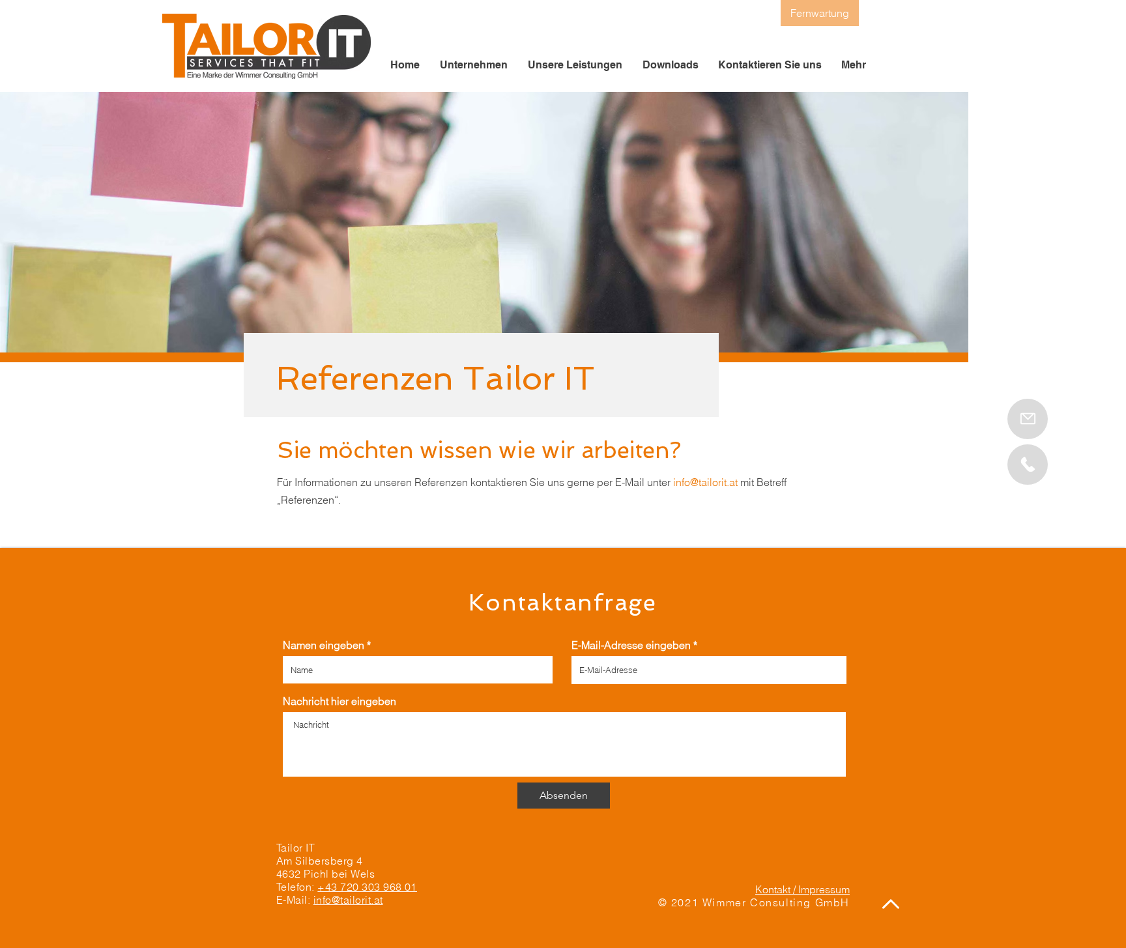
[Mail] (1027, 464)
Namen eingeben (323, 645)
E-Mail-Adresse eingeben (631, 645)
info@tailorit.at (705, 482)
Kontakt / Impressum (802, 889)
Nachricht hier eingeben (339, 701)
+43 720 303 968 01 (367, 886)
